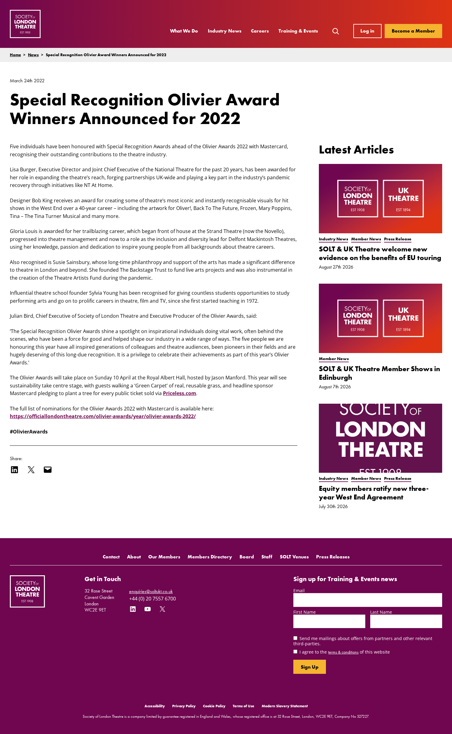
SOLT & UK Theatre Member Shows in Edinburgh (379, 373)
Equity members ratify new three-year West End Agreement (374, 492)
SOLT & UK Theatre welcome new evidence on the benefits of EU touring (380, 253)
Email (299, 590)
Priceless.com (179, 393)
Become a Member (413, 31)
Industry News (224, 31)
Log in (367, 31)
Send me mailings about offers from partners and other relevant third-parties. (362, 641)
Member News (366, 239)
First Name (304, 612)
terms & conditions (343, 652)
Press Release (397, 239)
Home (15, 54)
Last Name (381, 612)
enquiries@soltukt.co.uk (151, 591)
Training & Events (298, 31)
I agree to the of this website (344, 652)
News (33, 54)
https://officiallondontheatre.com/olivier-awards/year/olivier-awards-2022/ (103, 416)
